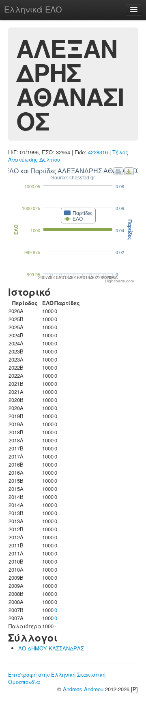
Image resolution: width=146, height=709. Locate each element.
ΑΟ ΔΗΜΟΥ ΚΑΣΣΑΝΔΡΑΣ (51, 648)
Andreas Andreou (83, 689)
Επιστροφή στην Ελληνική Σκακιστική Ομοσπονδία (56, 678)
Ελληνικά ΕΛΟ (33, 9)
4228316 (98, 152)
